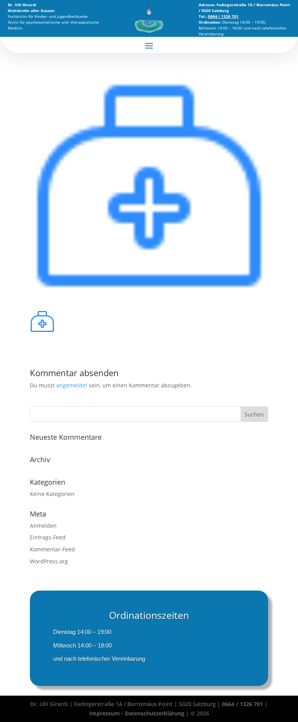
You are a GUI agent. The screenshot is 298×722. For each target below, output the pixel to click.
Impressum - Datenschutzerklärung (137, 713)
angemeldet (71, 385)
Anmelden (43, 525)
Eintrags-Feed (48, 537)
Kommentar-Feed (52, 549)
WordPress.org (49, 561)
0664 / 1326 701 (242, 704)
